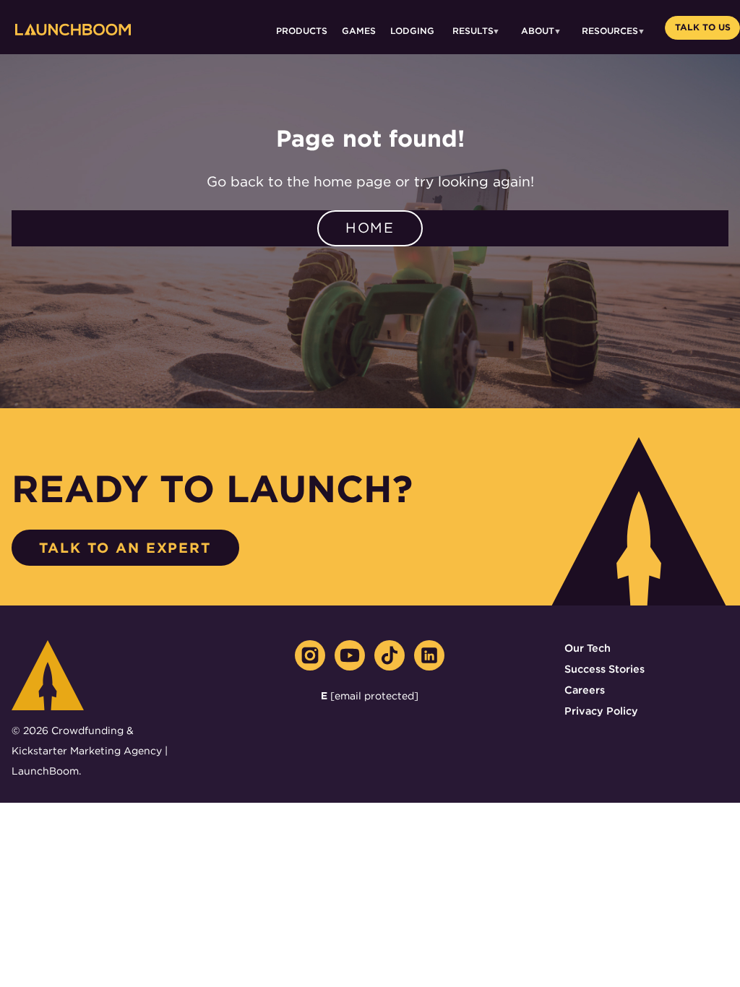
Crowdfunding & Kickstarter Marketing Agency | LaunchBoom (90, 751)
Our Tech (587, 648)
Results (473, 30)
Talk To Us (703, 27)
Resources (610, 30)
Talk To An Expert (125, 548)
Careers (584, 690)
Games (359, 30)
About (537, 30)
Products (301, 30)
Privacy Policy (601, 710)
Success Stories (604, 669)
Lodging (412, 30)
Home (370, 228)
